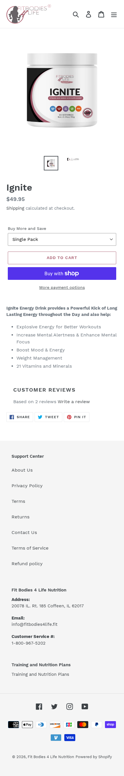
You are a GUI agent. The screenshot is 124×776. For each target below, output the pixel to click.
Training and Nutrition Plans (40, 674)
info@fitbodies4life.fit (34, 624)
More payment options (62, 287)
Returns (20, 517)
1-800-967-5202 (29, 643)
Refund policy (27, 563)
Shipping (15, 208)
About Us (22, 470)
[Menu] (114, 14)
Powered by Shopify (94, 757)
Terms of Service (30, 548)
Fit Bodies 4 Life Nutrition (51, 757)
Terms (18, 501)
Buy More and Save (27, 228)
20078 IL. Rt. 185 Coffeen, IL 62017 (48, 605)
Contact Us (24, 532)
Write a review (74, 401)
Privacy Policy (27, 485)
